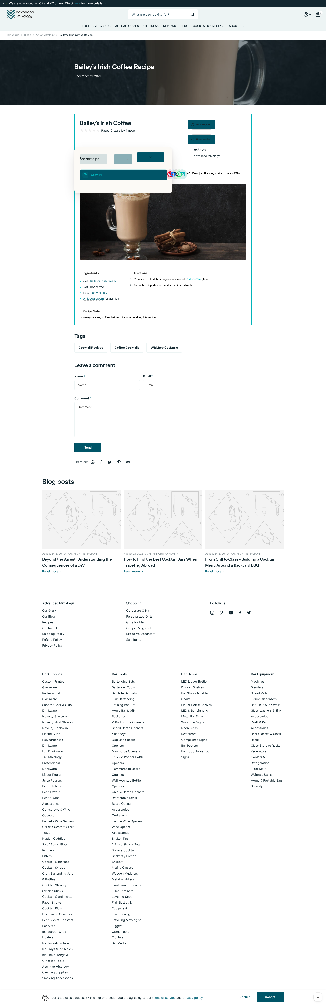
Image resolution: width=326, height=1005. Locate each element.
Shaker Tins (120, 838)
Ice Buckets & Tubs (55, 943)
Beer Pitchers (51, 786)
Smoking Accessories (57, 978)
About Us (236, 26)
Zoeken (192, 14)
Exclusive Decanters (140, 634)
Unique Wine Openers (127, 821)
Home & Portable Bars (267, 780)
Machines (257, 681)
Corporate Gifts (137, 610)
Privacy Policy (52, 645)
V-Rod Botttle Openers (128, 722)
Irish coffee (193, 279)
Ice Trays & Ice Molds (57, 949)
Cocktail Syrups (53, 867)
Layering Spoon (123, 896)
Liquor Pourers (52, 774)
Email (148, 376)
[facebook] (240, 612)
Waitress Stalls (261, 774)
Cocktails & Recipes (208, 26)
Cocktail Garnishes (55, 862)
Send (88, 447)
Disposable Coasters (57, 914)
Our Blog (48, 616)
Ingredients (91, 273)
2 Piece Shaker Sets (126, 844)
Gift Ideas (151, 26)
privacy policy (193, 998)
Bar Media (119, 943)
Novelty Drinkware (55, 728)
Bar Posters (189, 745)
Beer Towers (51, 792)
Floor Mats (258, 769)
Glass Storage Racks (265, 745)
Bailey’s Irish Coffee (105, 123)
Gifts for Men (135, 622)
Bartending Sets (123, 681)
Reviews (169, 26)
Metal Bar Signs (192, 716)
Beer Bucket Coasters (57, 920)
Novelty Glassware (55, 716)
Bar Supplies (52, 674)
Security (257, 786)
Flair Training (121, 914)
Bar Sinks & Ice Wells (265, 705)
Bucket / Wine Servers (58, 821)
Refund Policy (52, 639)
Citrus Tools (120, 932)
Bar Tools (119, 674)
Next (105, 3)
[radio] (82, 130)
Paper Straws (51, 902)
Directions (140, 273)
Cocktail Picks (52, 908)
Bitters (47, 856)
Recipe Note (91, 311)
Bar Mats (48, 926)
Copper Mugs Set (138, 628)
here (77, 3)
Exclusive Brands (96, 26)
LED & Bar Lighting (194, 710)
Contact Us (50, 628)
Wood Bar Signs (192, 722)
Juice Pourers (52, 780)
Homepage (12, 34)
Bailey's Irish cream (103, 281)
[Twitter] (249, 612)
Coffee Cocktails (127, 347)
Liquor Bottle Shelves (196, 705)
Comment (82, 398)
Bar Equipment (262, 674)
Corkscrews (120, 815)
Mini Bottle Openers (126, 751)
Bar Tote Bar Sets (124, 693)
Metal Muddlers (123, 879)
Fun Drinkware (52, 751)
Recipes (47, 622)
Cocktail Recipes (91, 347)
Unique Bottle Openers (128, 792)
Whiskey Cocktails (164, 347)
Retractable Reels (124, 798)
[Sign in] (307, 14)
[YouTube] (231, 612)
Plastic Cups (51, 734)
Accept (270, 997)
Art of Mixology (45, 34)
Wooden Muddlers (125, 873)
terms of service (163, 998)
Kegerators (258, 751)
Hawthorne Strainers (126, 885)
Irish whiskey (98, 293)
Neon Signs (189, 728)
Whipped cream (93, 298)
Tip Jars (117, 937)
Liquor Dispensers (264, 699)
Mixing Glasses (122, 867)
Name (79, 376)
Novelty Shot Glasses (57, 722)
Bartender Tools (123, 687)
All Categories (127, 26)
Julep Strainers (122, 891)
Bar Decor (189, 674)
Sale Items (133, 639)
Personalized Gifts (139, 616)
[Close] (150, 157)
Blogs (27, 34)
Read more (50, 571)
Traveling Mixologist (126, 920)
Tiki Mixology (52, 757)
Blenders (257, 687)
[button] (4, 3)
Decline (245, 997)
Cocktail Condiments (57, 896)
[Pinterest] (221, 613)
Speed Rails (259, 693)
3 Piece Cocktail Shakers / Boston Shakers (124, 856)
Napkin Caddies (53, 838)
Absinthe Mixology (55, 966)
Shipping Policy (53, 634)
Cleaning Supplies (55, 972)
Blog (184, 26)
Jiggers (117, 926)
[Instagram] (212, 613)
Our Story (49, 610)
